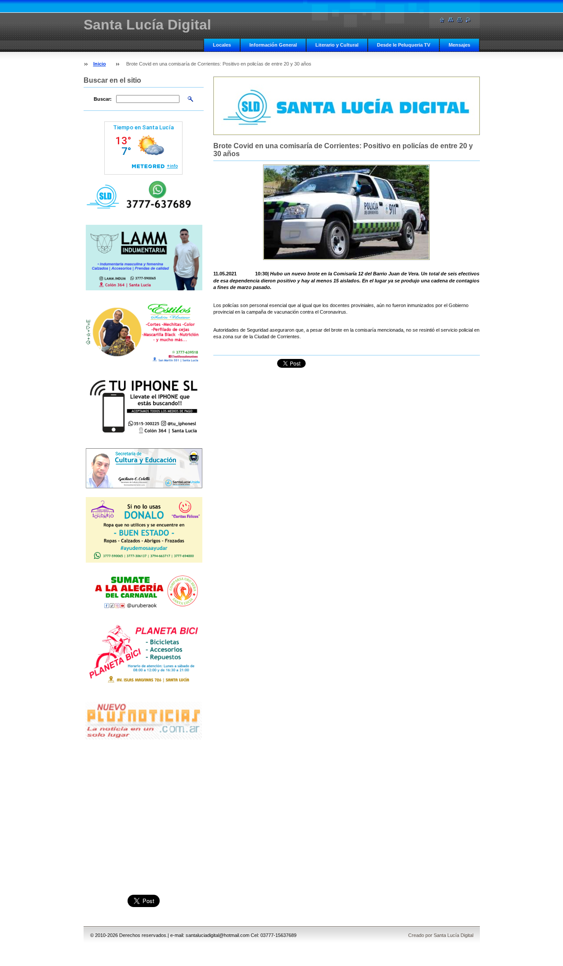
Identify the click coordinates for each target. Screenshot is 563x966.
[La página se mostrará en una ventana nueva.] (346, 212)
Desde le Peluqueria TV (403, 45)
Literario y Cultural (336, 45)
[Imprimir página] (459, 20)
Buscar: (103, 99)
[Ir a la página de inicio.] (442, 20)
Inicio (99, 63)
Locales (222, 45)
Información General (273, 45)
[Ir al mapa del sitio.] (450, 20)
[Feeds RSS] (468, 20)
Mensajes (459, 45)
